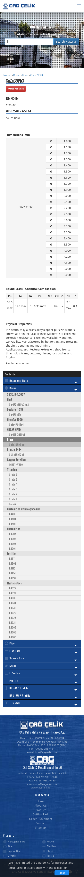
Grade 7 (13, 474)
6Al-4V (12, 504)
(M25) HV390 (16, 464)
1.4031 (12, 608)
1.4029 (12, 613)
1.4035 (12, 598)
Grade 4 (13, 484)
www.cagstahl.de (40, 787)
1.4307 (12, 534)
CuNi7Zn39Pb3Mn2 (19, 404)
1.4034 (12, 603)
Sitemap (40, 827)
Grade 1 (13, 499)
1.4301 (12, 548)
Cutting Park (41, 814)
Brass (25, 75)
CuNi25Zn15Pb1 (17, 434)
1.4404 (12, 519)
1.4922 (12, 588)
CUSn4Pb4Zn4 (16, 454)
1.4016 (12, 578)
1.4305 (12, 543)
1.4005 (12, 632)
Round (16, 75)
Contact (41, 823)
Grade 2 (13, 494)
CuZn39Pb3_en (16, 444)
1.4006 (12, 627)
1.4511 (12, 558)
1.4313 (12, 593)
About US (41, 805)
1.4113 (12, 568)
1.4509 (12, 563)
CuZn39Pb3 (36, 75)
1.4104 (12, 573)
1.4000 (12, 637)
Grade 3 (13, 489)
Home (40, 801)
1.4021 (12, 622)
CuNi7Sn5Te (15, 414)
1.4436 (12, 514)
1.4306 (12, 539)
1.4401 (12, 524)
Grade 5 (13, 479)
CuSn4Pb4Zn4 (16, 424)
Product (7, 75)
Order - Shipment (40, 819)
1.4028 (12, 617)
